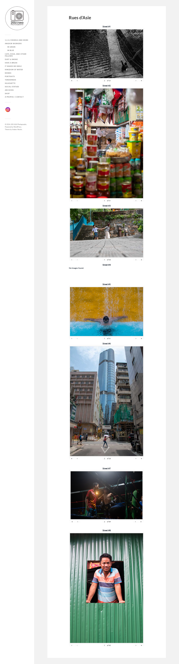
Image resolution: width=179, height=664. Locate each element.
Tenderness (10, 80)
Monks (8, 73)
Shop (7, 93)
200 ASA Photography (18, 124)
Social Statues (12, 87)
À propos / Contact (14, 97)
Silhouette (10, 83)
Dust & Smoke (11, 59)
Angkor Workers (13, 43)
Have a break (11, 63)
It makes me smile (13, 66)
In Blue (10, 50)
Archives (9, 90)
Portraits (10, 76)
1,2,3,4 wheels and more (16, 40)
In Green (11, 47)
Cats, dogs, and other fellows (15, 55)
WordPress (17, 127)
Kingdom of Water (14, 70)
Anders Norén (17, 129)
